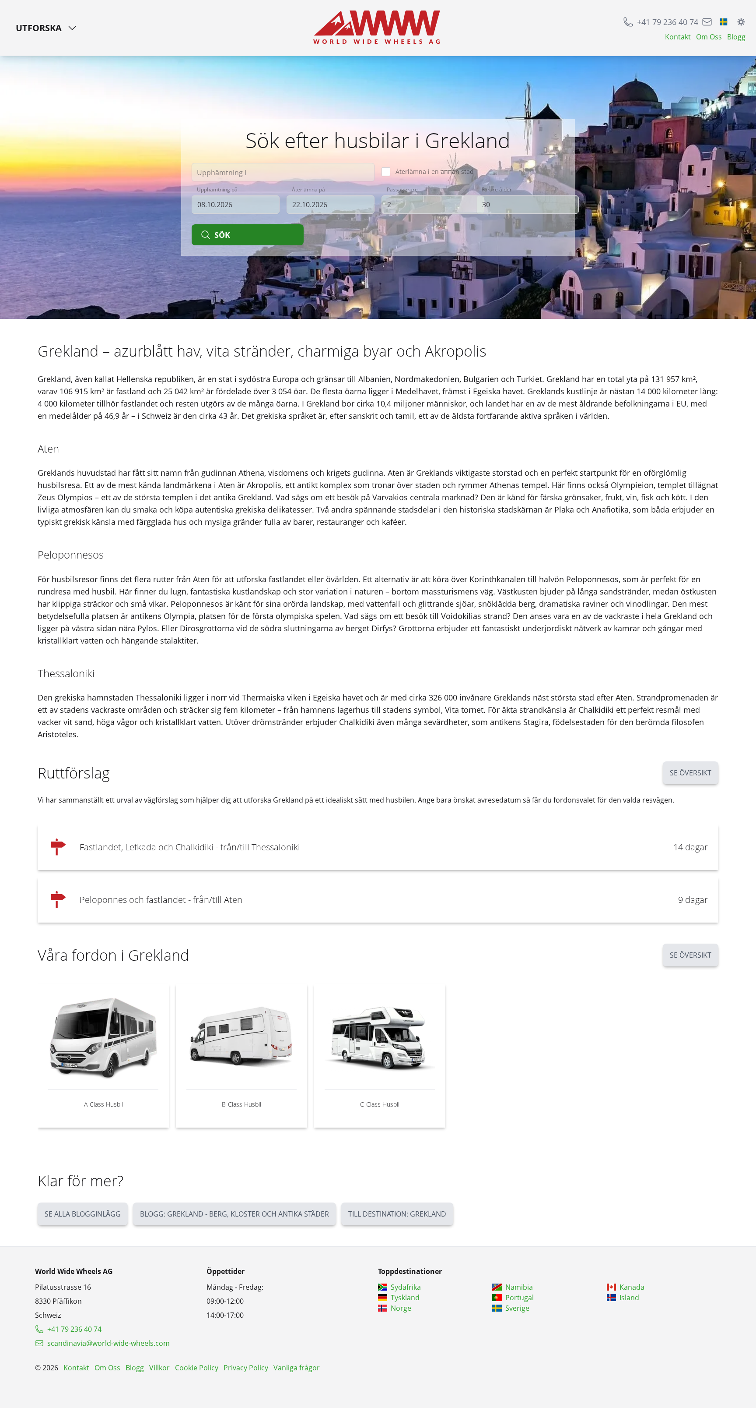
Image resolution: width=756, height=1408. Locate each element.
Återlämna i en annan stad (435, 171)
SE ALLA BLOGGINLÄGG (83, 1214)
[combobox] (283, 172)
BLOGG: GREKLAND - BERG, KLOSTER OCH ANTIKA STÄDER (234, 1214)
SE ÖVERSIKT (690, 773)
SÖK (222, 235)
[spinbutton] (433, 204)
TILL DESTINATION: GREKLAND (397, 1214)
